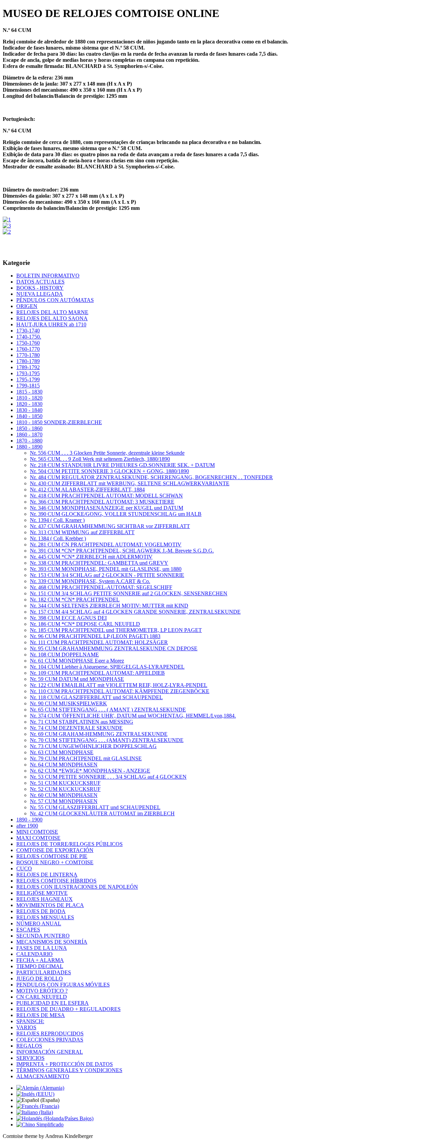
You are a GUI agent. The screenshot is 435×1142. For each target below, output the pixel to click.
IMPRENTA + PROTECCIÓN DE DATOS (64, 1064)
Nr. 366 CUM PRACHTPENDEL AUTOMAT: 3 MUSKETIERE (102, 502)
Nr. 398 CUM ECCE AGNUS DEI (68, 618)
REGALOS (29, 1046)
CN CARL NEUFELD (41, 997)
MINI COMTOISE (37, 832)
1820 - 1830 (29, 404)
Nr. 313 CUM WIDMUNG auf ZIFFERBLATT (82, 532)
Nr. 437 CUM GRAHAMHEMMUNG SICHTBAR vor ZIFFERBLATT (110, 526)
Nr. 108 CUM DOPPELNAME (64, 654)
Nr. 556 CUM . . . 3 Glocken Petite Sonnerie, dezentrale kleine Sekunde (107, 453)
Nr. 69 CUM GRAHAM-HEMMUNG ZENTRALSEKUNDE (99, 734)
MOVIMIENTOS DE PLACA (50, 905)
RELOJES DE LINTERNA (46, 874)
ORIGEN (26, 306)
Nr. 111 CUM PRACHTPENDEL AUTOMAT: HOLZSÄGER (99, 642)
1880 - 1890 (29, 447)
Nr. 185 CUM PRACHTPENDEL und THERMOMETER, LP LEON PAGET (116, 630)
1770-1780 (28, 355)
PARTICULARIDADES (43, 972)
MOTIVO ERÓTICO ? (42, 991)
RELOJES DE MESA (40, 1015)
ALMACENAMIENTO (42, 1076)
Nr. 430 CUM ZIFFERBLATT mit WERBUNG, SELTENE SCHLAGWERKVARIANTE (129, 483)
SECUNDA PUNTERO (43, 936)
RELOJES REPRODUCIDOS (50, 1033)
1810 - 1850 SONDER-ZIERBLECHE (59, 422)
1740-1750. (28, 337)
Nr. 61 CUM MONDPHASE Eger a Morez (77, 661)
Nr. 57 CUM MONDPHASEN (64, 801)
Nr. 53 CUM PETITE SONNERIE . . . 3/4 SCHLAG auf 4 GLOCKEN (108, 777)
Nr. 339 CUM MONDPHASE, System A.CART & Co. (90, 581)
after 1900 (27, 826)
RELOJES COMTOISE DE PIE (51, 856)
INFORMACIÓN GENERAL (49, 1052)
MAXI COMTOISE (38, 838)
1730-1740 (28, 330)
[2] (7, 232)
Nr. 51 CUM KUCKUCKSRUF (65, 783)
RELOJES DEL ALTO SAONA (52, 318)
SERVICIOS (30, 1058)
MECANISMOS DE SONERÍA (51, 942)
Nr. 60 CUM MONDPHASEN (64, 795)
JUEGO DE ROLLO (39, 978)
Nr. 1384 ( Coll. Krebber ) (58, 538)
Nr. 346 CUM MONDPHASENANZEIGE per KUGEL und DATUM (106, 508)
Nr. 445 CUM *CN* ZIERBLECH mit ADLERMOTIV (91, 557)
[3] (7, 226)
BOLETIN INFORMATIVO (48, 275)
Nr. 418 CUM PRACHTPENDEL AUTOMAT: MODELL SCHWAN (106, 496)
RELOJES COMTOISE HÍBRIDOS (56, 881)
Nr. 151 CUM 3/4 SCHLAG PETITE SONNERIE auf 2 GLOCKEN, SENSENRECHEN (128, 593)
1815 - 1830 (29, 392)
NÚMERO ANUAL (38, 923)
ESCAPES (28, 929)
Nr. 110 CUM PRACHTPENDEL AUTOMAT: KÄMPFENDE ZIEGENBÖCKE (119, 691)
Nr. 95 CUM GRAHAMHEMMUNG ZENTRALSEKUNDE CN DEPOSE (113, 648)
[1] (7, 219)
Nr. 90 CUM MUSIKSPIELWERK (68, 703)
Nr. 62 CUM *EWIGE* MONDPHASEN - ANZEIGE (90, 771)
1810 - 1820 (29, 398)
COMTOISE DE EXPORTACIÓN (54, 850)
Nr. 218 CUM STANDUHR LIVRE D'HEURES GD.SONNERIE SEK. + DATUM (122, 465)
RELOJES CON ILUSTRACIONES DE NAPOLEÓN (77, 887)
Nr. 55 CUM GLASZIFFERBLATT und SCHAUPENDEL (95, 807)
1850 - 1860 (29, 428)
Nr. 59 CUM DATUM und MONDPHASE (77, 679)
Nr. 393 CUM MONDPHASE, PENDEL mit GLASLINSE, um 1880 (105, 569)
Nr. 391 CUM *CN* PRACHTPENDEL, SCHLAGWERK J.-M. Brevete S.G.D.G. (122, 551)
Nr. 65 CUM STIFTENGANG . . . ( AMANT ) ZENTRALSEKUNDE (108, 709)
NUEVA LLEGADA (39, 294)
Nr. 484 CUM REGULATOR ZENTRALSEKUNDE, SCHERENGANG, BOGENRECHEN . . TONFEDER (151, 477)
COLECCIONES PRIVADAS (49, 1040)
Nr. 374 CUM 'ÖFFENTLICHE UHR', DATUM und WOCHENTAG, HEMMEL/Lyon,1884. (133, 716)
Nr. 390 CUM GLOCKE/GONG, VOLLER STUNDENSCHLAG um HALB (116, 514)
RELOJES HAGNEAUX (44, 899)
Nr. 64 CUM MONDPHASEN (64, 764)
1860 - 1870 (29, 434)
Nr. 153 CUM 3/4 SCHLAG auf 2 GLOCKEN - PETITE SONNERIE (107, 575)
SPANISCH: (30, 1021)
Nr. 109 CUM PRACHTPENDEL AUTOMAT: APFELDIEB (97, 673)
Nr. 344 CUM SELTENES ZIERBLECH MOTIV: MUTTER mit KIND (109, 606)
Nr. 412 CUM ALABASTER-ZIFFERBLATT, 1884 (87, 489)
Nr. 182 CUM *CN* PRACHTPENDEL (75, 599)
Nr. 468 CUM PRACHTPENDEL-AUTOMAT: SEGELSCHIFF (101, 587)
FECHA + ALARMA (40, 960)
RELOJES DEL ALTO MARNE (52, 312)
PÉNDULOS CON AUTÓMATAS (55, 300)
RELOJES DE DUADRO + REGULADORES (68, 1009)
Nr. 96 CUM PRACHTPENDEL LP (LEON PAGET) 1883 (95, 636)
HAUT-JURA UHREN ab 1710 (51, 324)
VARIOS (26, 1027)
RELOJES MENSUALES (45, 917)
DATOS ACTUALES (40, 282)
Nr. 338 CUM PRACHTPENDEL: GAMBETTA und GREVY (99, 563)
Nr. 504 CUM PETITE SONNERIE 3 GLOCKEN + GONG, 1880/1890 (109, 471)
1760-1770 (28, 349)
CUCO (24, 868)
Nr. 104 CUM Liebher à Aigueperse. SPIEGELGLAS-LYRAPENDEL (107, 667)
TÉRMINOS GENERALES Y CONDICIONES (69, 1070)
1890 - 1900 (29, 819)
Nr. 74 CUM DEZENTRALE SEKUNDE (76, 728)
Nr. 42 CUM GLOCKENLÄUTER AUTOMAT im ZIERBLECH (102, 813)
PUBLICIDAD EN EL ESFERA (52, 1003)
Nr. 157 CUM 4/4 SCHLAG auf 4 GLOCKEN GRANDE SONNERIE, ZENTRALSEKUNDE (135, 612)
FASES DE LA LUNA (41, 948)
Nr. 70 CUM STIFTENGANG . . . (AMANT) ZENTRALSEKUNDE (107, 740)
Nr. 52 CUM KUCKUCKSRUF (65, 789)
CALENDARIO (34, 954)
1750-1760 (28, 343)
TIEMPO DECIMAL (39, 966)
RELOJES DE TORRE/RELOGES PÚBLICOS (69, 844)
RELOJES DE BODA (41, 911)
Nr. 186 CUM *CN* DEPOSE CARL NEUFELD (85, 624)
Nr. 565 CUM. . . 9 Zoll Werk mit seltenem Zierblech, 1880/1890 (100, 459)
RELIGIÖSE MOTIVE (42, 893)
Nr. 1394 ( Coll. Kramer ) (57, 520)
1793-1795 (28, 373)
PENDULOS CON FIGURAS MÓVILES (63, 984)
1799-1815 (28, 385)
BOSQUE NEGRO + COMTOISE (54, 862)
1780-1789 (28, 361)
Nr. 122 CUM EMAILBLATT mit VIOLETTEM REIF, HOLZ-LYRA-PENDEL (118, 685)
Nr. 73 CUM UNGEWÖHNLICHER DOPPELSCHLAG (93, 746)
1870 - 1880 (29, 440)
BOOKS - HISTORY (40, 288)
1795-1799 (28, 379)
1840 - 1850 (29, 416)
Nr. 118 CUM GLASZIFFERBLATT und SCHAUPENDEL (96, 697)
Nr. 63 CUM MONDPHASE (61, 752)
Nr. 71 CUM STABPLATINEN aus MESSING (81, 722)
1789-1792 (28, 367)
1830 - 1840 (29, 410)
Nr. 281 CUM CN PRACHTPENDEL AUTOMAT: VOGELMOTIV (105, 544)
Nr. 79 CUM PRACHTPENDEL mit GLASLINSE (86, 758)
